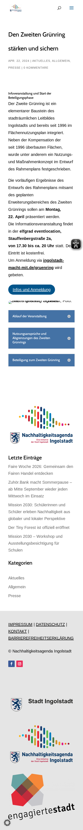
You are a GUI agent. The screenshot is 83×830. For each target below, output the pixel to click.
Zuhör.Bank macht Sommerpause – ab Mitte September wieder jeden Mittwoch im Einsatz (40, 489)
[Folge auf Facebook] (11, 664)
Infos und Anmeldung (32, 289)
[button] (7, 822)
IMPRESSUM (20, 624)
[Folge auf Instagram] (19, 664)
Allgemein (61, 60)
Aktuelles (41, 60)
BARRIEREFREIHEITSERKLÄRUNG (41, 638)
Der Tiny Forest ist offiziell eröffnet (39, 527)
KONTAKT (17, 631)
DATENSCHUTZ (50, 624)
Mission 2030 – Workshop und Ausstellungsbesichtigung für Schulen (35, 543)
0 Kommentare (36, 67)
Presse (14, 67)
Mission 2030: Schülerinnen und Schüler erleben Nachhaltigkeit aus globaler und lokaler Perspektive (39, 512)
